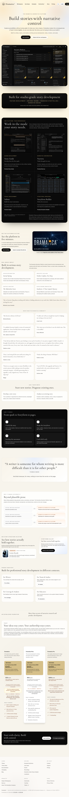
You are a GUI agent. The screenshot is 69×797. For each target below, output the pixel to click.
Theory (3, 763)
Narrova (3, 783)
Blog (3, 772)
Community (26, 780)
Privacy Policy (50, 783)
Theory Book (4, 765)
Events (25, 767)
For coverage (7, 597)
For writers (7, 583)
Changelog (4, 769)
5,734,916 (15, 792)
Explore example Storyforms (19, 249)
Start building (26, 37)
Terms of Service (50, 780)
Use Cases (26, 765)
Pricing (48, 767)
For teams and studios (58, 738)
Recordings (26, 769)
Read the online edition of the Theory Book (53, 252)
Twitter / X (26, 785)
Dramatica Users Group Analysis (31, 772)
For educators (41, 599)
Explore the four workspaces (39, 37)
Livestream (26, 774)
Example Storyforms (28, 763)
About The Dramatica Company (9, 785)
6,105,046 (21, 792)
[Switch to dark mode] (58, 4)
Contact (48, 763)
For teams (40, 584)
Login (62, 4)
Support (48, 765)
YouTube (26, 783)
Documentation (5, 767)
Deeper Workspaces (6, 780)
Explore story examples (48, 550)
